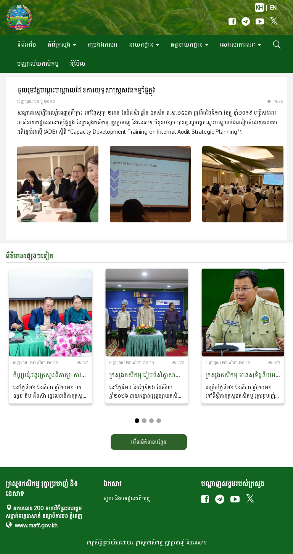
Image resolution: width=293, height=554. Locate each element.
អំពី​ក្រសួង (60, 44)
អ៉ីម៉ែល (77, 63)
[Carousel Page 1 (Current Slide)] (137, 420)
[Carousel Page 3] (151, 420)
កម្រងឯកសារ (102, 44)
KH (259, 7)
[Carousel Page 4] (158, 420)
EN (273, 7)
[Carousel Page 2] (144, 420)
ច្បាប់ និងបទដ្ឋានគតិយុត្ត (126, 498)
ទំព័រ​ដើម (26, 44)
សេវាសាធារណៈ (238, 44)
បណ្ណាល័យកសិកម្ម (38, 63)
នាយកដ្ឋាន (142, 44)
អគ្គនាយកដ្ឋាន (187, 44)
